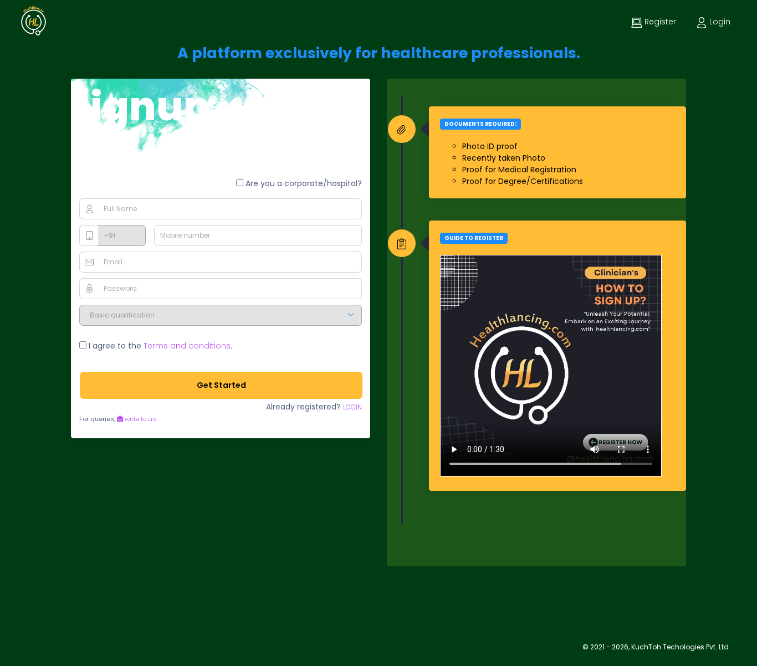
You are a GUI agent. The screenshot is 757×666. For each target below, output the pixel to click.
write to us (139, 418)
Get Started (221, 385)
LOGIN (352, 407)
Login (718, 21)
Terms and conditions (187, 345)
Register (659, 21)
